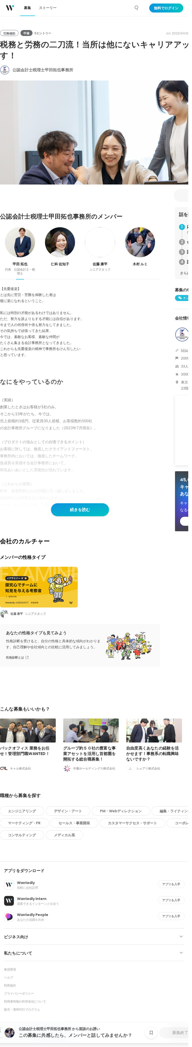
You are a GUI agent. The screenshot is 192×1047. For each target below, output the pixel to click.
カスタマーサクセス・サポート (132, 823)
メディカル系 (64, 835)
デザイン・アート (68, 811)
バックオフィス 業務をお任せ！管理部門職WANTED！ (25, 750)
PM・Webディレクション (121, 811)
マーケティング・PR (24, 823)
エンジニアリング (22, 811)
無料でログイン (166, 8)
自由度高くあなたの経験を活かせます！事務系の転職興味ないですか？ (152, 753)
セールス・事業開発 (74, 823)
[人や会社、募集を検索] (137, 8)
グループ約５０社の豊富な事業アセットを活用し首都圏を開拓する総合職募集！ (89, 753)
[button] (96, 871)
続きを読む (80, 509)
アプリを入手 (171, 884)
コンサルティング (22, 835)
